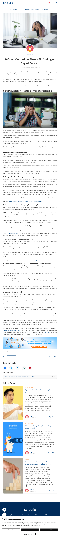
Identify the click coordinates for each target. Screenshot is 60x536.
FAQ (36, 515)
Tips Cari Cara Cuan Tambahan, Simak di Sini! (39, 391)
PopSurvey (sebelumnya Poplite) (12, 330)
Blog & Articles (13, 9)
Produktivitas (30, 387)
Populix (32, 416)
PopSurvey (47, 332)
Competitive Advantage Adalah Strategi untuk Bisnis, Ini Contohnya (38, 463)
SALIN (53, 377)
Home (4, 9)
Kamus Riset (29, 424)
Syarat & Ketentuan (45, 515)
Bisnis (27, 460)
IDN (51, 3)
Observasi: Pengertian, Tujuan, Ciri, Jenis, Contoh (38, 427)
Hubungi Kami (21, 515)
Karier (29, 515)
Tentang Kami (10, 515)
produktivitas (11, 357)
